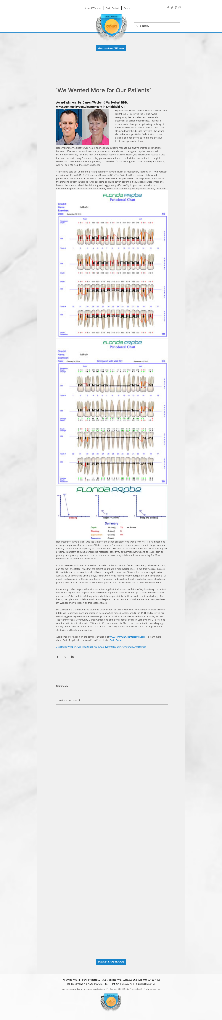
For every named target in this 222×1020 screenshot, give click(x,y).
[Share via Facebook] (57, 656)
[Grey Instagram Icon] (180, 7)
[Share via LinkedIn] (72, 656)
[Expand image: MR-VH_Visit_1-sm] (112, 264)
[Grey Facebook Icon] (168, 7)
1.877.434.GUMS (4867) (96, 983)
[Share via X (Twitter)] (65, 656)
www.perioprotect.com (95, 989)
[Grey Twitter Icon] (172, 7)
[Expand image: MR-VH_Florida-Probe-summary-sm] (112, 513)
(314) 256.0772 (124, 983)
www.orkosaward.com (71, 989)
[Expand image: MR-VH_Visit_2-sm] (112, 411)
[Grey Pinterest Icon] (176, 7)
